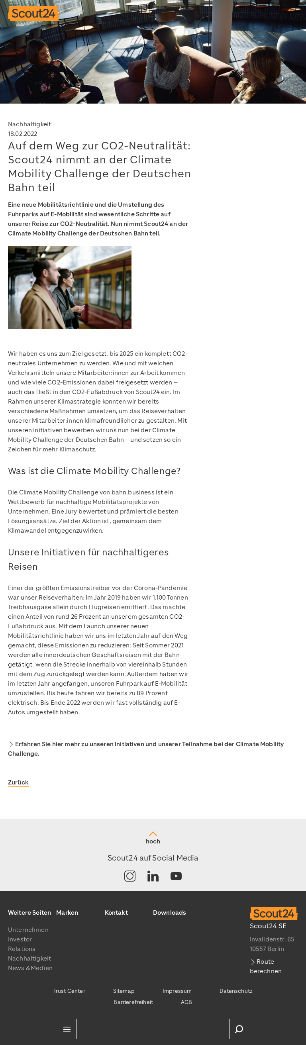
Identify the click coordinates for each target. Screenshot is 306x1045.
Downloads (169, 913)
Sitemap (124, 991)
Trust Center (69, 991)
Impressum (177, 991)
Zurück (18, 782)
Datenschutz (236, 991)
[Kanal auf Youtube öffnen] (176, 877)
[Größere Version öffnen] (69, 287)
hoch (153, 841)
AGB (186, 1002)
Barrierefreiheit (133, 1002)
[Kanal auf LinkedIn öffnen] (153, 877)
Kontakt (116, 913)
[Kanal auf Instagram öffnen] (129, 877)
